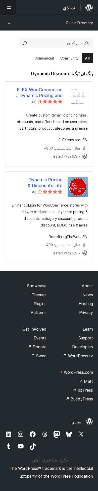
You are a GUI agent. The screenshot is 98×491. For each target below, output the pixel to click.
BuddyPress (79, 398)
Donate (37, 346)
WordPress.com (76, 372)
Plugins (40, 303)
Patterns (38, 312)
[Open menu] (8, 7)
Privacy (86, 312)
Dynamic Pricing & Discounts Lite (45, 182)
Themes (39, 294)
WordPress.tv (78, 355)
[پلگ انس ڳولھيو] (25, 43)
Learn (88, 329)
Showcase (36, 285)
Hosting (86, 303)
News (87, 294)
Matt (86, 381)
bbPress (83, 390)
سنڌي (76, 421)
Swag (38, 355)
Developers (82, 346)
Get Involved (34, 329)
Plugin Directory (79, 23)
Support (85, 337)
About (87, 285)
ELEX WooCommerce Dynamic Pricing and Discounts (40, 93)
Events (40, 337)
